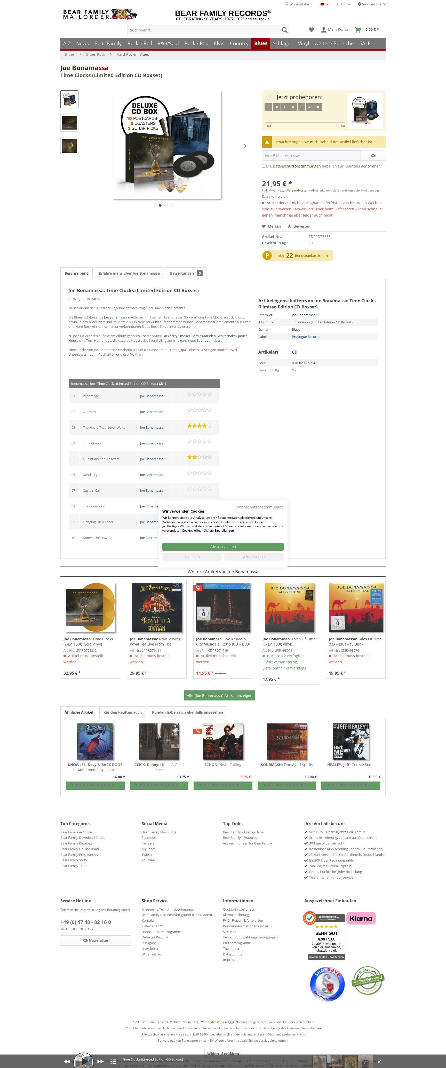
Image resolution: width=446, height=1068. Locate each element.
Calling (222, 764)
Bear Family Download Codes (82, 837)
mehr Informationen (91, 784)
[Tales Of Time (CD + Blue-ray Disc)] (356, 607)
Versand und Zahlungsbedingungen (250, 937)
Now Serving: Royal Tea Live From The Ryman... (156, 641)
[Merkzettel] (311, 30)
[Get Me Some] (350, 741)
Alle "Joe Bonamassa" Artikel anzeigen (219, 695)
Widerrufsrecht (153, 954)
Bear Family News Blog (159, 832)
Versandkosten (211, 1022)
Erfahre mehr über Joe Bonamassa (129, 273)
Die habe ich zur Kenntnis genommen (323, 166)
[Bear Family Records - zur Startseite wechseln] (101, 14)
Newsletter (150, 948)
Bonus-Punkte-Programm (161, 931)
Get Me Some (351, 764)
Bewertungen (185, 273)
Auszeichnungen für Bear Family (247, 843)
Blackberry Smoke (175, 335)
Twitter (147, 854)
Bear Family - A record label (243, 832)
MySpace (149, 849)
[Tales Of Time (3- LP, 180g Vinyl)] (289, 607)
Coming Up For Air (95, 767)
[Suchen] (284, 30)
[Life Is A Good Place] (159, 741)
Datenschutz (232, 954)
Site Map (229, 931)
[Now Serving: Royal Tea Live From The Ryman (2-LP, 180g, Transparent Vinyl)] (157, 607)
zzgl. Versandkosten (294, 190)
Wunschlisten (299, 4)
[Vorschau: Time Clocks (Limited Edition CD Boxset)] (69, 99)
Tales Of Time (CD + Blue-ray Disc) (355, 641)
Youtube (148, 860)
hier (318, 1028)
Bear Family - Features (240, 837)
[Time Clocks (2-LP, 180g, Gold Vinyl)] (90, 607)
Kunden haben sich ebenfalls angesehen (187, 712)
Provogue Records (306, 336)
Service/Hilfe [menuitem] (371, 4)
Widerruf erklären (223, 1053)
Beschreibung (77, 273)
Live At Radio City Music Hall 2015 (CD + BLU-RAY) (223, 641)
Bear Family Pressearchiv (79, 854)
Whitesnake (227, 335)
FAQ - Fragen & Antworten (243, 920)
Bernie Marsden (204, 335)
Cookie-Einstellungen (239, 909)
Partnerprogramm (237, 943)
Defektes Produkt (155, 937)
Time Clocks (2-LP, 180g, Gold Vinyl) (88, 641)
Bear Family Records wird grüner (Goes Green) (177, 914)
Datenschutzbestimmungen (297, 166)
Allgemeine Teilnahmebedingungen (169, 909)
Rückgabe (149, 943)
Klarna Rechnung (236, 914)
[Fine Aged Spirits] (287, 741)
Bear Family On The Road (79, 849)
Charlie (146, 335)
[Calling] (223, 741)
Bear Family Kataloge (76, 843)
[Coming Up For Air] (95, 741)
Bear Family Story (73, 860)
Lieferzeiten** (152, 926)
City (156, 322)
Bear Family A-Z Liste (76, 832)
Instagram (149, 843)
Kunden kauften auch (122, 712)
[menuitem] (209, 30)
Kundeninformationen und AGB (247, 926)
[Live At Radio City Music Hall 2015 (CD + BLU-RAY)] (223, 607)
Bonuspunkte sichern (311, 255)
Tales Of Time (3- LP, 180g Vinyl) (288, 641)
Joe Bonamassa (84, 67)
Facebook (149, 837)
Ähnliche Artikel (79, 712)
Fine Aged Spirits (287, 764)
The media (231, 948)
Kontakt (148, 920)
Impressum (232, 959)
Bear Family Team (73, 865)
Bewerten (301, 226)
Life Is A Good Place (159, 767)
